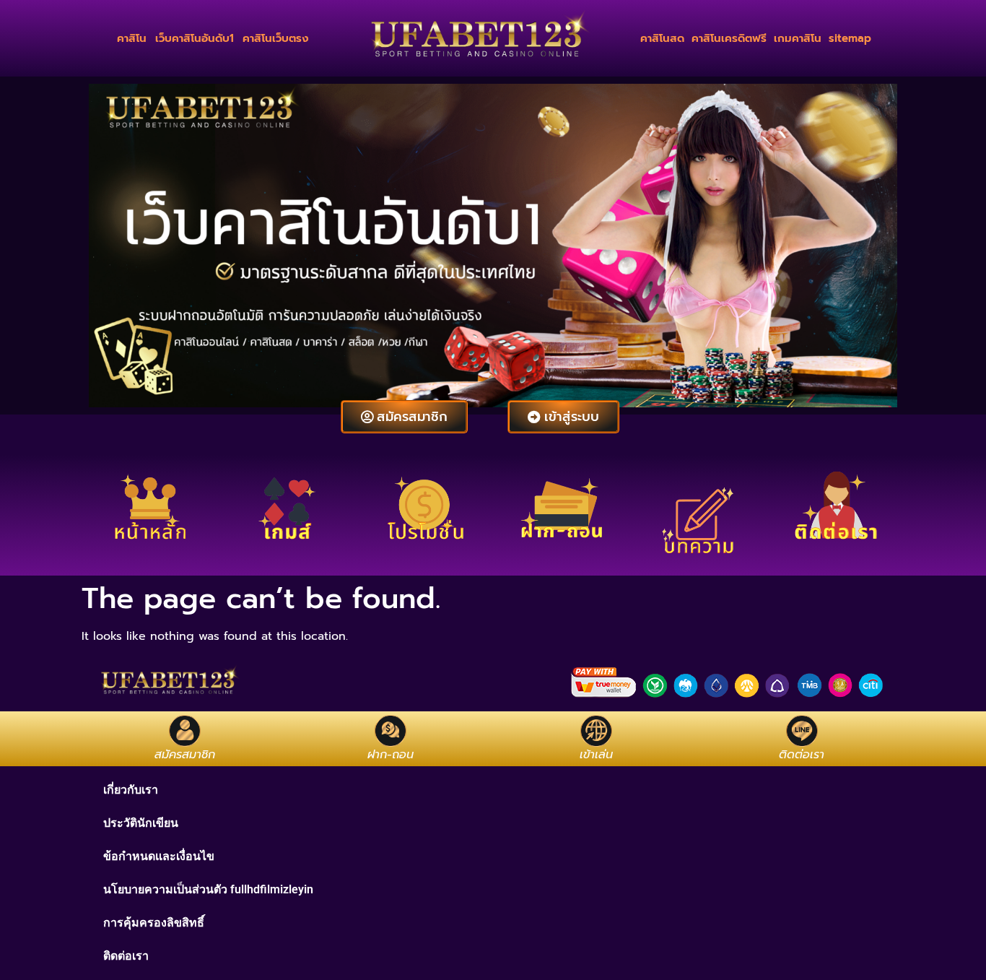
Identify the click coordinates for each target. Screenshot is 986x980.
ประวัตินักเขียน (140, 823)
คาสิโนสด (662, 38)
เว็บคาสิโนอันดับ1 (194, 38)
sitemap (850, 38)
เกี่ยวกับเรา (130, 790)
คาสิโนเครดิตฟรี (729, 38)
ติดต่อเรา (126, 956)
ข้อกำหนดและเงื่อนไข (158, 856)
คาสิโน (132, 38)
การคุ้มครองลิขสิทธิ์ (153, 922)
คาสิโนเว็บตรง (276, 38)
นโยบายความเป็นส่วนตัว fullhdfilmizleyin (208, 889)
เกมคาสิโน (797, 38)
